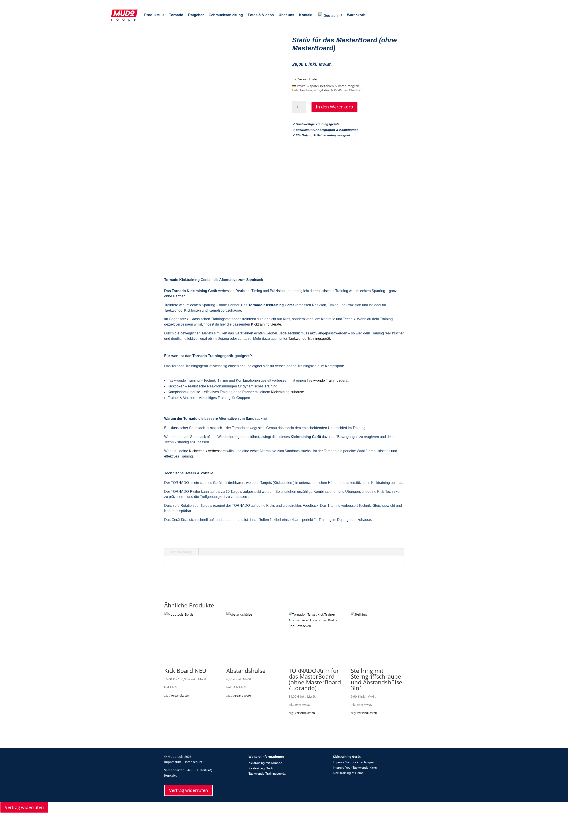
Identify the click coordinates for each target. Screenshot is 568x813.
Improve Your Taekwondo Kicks (355, 767)
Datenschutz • (195, 762)
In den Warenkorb (334, 107)
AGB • (191, 770)
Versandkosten (308, 79)
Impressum (172, 762)
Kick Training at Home (348, 773)
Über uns (286, 15)
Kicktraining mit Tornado (265, 763)
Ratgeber (196, 15)
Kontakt (305, 15)
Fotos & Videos (261, 15)
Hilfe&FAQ (204, 770)
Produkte (152, 15)
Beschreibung (181, 552)
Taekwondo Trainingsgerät (309, 338)
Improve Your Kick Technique (353, 762)
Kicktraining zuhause (287, 392)
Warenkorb (356, 15)
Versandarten (174, 770)
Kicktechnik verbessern (207, 451)
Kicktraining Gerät (261, 768)
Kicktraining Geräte (266, 324)
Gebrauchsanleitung (226, 15)
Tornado (176, 15)
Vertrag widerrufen (188, 790)
